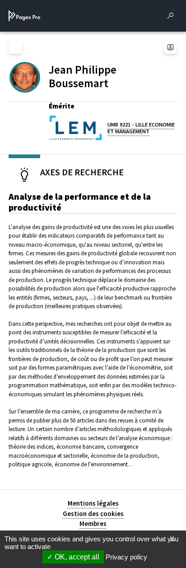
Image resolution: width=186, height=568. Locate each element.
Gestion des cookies (93, 513)
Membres (93, 523)
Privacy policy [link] (126, 557)
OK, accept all (76, 557)
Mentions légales (93, 503)
